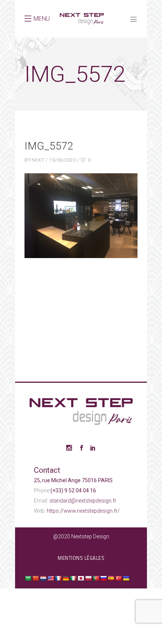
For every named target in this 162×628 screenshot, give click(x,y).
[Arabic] (27, 578)
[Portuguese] (95, 578)
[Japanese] (80, 578)
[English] (50, 578)
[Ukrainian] (125, 578)
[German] (65, 578)
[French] (58, 578)
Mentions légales (81, 558)
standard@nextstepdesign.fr (82, 501)
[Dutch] (43, 578)
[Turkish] (118, 578)
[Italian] (73, 578)
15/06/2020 (62, 160)
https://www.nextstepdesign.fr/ (83, 511)
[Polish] (88, 578)
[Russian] (103, 578)
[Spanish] (110, 578)
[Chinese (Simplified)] (35, 578)
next (38, 160)
